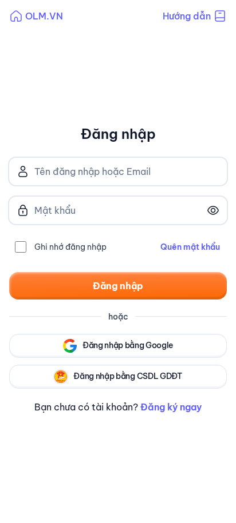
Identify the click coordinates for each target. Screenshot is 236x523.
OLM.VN (44, 16)
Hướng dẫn (187, 16)
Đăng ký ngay (171, 407)
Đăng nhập (118, 286)
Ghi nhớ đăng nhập (70, 247)
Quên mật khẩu (190, 247)
